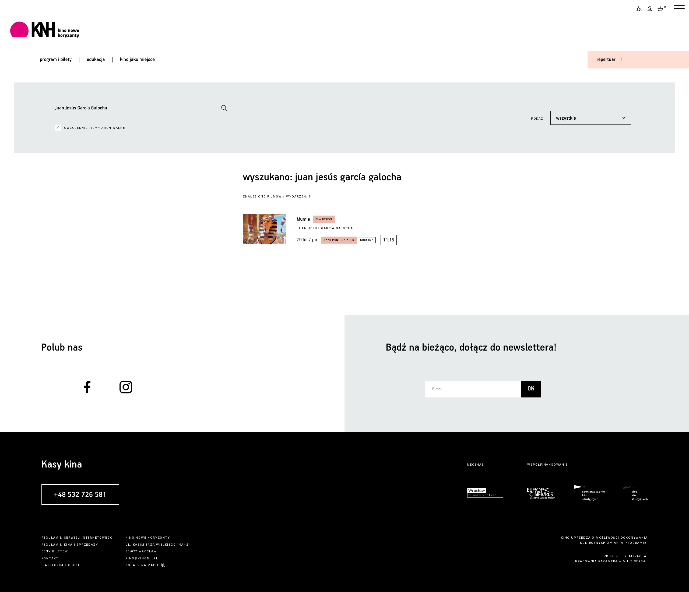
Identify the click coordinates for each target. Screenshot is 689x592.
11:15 (388, 240)
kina (68, 544)
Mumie (303, 219)
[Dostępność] (637, 8)
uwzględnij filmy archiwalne (94, 128)
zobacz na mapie (142, 565)
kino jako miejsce (137, 59)
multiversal (635, 561)
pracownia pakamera (596, 561)
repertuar (606, 59)
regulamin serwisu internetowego (77, 537)
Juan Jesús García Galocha (325, 228)
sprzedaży (87, 544)
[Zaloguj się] (650, 8)
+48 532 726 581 (80, 495)
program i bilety (56, 59)
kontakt (50, 558)
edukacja (96, 59)
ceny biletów (54, 551)
